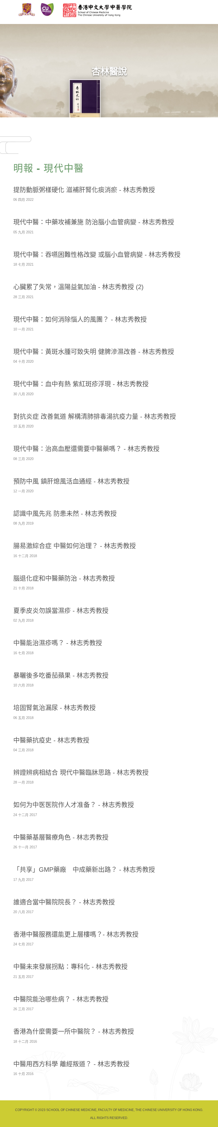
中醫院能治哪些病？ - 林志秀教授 (60, 999)
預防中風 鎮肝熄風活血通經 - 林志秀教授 (71, 481)
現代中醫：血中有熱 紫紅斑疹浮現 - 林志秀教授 (81, 383)
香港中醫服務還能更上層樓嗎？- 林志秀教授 (76, 934)
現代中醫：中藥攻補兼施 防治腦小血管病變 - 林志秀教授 (93, 222)
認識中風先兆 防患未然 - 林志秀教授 (65, 513)
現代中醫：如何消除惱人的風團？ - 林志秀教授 (80, 319)
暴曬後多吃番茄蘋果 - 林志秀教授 (60, 675)
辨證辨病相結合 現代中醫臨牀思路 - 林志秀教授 (81, 772)
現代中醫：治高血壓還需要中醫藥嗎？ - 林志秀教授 (86, 448)
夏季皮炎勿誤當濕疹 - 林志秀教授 (60, 610)
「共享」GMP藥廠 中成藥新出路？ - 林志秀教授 (84, 869)
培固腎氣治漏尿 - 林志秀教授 (54, 707)
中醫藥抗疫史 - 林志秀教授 (51, 740)
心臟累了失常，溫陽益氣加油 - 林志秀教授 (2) (78, 286)
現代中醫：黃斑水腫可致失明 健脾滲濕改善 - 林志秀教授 (93, 351)
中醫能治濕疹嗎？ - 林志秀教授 (57, 642)
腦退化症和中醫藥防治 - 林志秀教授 (64, 578)
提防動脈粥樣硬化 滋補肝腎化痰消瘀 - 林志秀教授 (84, 189)
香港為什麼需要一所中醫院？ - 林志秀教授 (73, 1031)
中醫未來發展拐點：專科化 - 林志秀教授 (70, 966)
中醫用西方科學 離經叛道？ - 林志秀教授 (71, 1064)
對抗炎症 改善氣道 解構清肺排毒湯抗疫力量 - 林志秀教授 (94, 416)
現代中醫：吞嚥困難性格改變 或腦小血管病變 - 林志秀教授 (97, 254)
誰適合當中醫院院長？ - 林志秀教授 (64, 902)
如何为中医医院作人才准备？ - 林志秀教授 (73, 804)
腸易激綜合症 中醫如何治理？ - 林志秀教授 (74, 545)
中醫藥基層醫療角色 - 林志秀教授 (60, 837)
